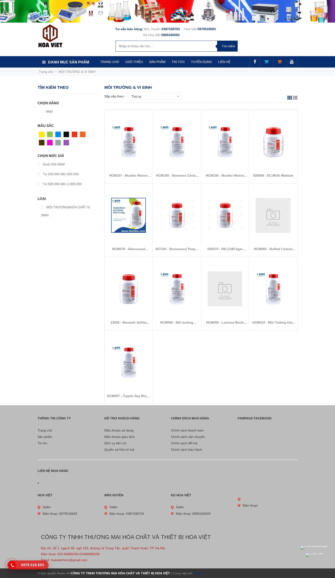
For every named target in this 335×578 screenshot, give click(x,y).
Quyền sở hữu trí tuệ (119, 449)
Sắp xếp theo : (114, 96)
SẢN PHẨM (157, 62)
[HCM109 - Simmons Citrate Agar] (177, 141)
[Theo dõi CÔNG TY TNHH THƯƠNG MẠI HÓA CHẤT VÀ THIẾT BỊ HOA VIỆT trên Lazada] (266, 62)
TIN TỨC (178, 62)
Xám (58, 144)
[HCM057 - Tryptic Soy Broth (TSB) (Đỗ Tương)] (129, 362)
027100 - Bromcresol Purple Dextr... (176, 249)
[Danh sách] (295, 98)
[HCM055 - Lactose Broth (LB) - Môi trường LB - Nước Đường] (225, 288)
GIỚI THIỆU (134, 62)
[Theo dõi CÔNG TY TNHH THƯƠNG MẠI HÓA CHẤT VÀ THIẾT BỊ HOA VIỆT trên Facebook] (255, 62)
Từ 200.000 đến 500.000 (60, 174)
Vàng (42, 135)
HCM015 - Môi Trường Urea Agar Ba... (273, 322)
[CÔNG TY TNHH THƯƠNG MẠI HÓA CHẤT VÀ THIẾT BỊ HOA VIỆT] (50, 35)
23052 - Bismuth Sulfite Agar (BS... (129, 322)
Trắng (92, 135)
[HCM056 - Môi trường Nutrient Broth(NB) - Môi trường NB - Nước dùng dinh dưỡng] (177, 288)
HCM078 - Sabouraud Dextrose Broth (128, 249)
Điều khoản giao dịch (119, 437)
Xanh (51, 135)
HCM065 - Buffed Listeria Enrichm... (273, 249)
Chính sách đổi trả (184, 443)
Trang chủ (45, 430)
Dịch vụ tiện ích (115, 443)
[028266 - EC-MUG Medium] (273, 141)
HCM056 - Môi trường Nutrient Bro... (176, 322)
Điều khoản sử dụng (119, 430)
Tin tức (42, 443)
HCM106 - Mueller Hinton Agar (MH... (225, 176)
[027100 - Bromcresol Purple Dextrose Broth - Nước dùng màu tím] (177, 215)
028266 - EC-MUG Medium (273, 175)
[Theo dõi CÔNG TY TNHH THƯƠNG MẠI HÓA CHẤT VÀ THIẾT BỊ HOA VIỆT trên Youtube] (292, 62)
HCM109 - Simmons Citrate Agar (176, 176)
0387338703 (171, 29)
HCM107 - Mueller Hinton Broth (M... (128, 176)
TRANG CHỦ (109, 62)
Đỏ (74, 135)
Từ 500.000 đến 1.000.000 (62, 184)
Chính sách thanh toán (187, 430)
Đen (67, 135)
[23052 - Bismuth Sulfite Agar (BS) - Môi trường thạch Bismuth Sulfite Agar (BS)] (129, 288)
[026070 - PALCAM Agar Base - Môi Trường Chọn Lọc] (225, 215)
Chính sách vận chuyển (188, 437)
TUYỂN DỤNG (201, 62)
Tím (66, 144)
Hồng (51, 144)
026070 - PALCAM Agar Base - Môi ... (225, 249)
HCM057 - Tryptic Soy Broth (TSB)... (128, 396)
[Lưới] (289, 98)
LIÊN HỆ (224, 62)
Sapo (197, 573)
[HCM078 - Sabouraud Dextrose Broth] (129, 215)
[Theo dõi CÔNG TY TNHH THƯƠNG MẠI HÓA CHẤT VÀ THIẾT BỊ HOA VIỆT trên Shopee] (279, 62)
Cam (83, 135)
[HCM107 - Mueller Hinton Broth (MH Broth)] (129, 141)
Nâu (42, 144)
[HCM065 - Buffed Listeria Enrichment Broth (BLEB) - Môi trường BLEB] (273, 215)
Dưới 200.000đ (53, 164)
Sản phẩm (45, 437)
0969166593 (170, 35)
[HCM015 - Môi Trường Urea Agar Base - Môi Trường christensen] (273, 288)
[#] (167, 11)
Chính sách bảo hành (186, 449)
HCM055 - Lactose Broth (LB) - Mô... (225, 322)
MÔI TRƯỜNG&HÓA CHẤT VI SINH (65, 211)
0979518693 (207, 29)
